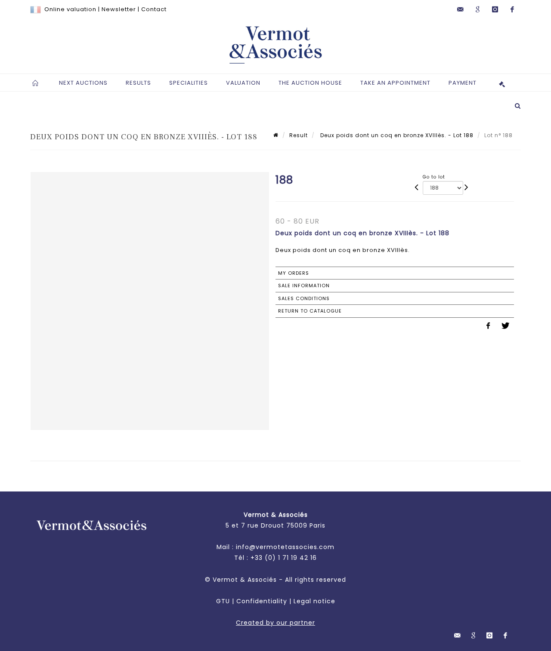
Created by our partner (275, 622)
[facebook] (512, 9)
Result (298, 135)
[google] (477, 9)
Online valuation (70, 9)
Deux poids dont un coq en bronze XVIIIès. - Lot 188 (396, 135)
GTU (223, 601)
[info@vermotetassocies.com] (460, 9)
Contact (154, 9)
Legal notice (314, 601)
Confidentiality (261, 601)
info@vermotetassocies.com (285, 547)
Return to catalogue (310, 310)
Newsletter (119, 9)
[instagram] (495, 9)
